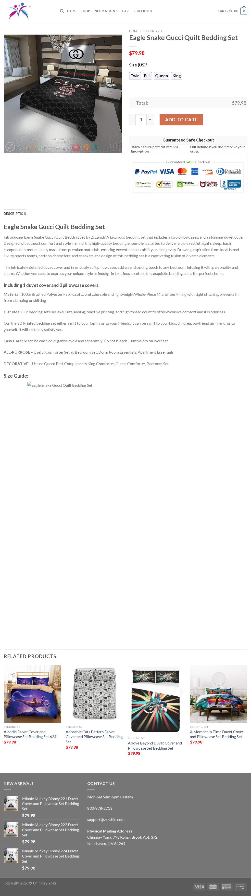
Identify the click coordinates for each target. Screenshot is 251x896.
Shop (85, 11)
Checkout (143, 11)
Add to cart (181, 119)
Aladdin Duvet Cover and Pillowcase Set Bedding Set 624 (30, 734)
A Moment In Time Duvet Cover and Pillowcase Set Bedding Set (216, 734)
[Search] (62, 11)
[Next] (247, 715)
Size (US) (138, 65)
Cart (126, 11)
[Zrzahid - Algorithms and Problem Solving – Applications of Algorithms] (28, 11)
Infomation (104, 11)
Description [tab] (15, 214)
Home (72, 11)
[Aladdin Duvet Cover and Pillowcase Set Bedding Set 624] (32, 694)
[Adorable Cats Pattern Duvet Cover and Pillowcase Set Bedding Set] (94, 694)
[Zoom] (10, 147)
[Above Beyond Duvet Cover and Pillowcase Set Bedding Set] (156, 699)
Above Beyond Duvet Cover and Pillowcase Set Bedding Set (155, 745)
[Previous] (4, 715)
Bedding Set (153, 31)
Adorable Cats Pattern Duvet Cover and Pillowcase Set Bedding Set (94, 736)
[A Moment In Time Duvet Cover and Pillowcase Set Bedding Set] (218, 694)
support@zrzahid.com (106, 819)
